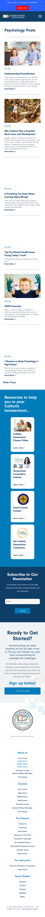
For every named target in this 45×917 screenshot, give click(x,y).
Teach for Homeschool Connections (22, 866)
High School (22, 761)
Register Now (22, 8)
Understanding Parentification (19, 73)
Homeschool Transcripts (22, 839)
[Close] (42, 5)
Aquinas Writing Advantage (22, 773)
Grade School (22, 767)
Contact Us (22, 824)
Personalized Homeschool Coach (23, 846)
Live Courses (22, 758)
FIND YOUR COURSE (22, 691)
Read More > (10, 89)
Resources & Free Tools (22, 835)
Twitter (22, 897)
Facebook (22, 882)
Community (22, 828)
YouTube (23, 885)
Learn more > (18, 448)
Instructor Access (22, 850)
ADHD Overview (12, 306)
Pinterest (23, 889)
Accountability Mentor (22, 842)
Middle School (22, 764)
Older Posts (9, 382)
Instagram (22, 893)
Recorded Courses (22, 770)
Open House (22, 831)
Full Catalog (22, 777)
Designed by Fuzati (30, 909)
